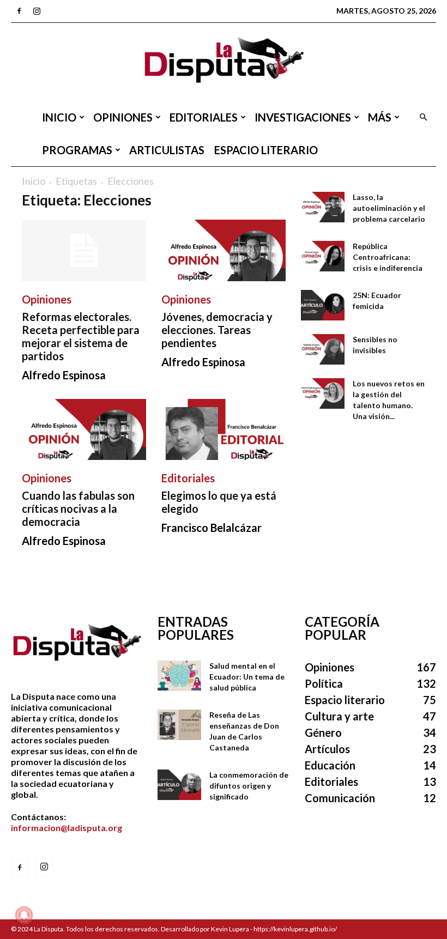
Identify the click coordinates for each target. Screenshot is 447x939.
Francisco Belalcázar (211, 527)
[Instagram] (36, 11)
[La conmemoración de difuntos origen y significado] (179, 785)
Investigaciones (303, 117)
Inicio (59, 117)
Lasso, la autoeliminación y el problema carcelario (389, 207)
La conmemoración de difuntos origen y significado (248, 785)
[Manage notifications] (24, 915)
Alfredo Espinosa (64, 374)
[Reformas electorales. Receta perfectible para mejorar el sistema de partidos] (84, 250)
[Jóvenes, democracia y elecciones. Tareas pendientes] (223, 250)
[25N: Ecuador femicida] (323, 305)
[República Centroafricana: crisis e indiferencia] (323, 256)
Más (379, 117)
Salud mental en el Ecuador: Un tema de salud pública (247, 676)
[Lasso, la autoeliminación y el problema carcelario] (323, 207)
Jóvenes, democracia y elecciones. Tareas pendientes (217, 329)
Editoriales (204, 117)
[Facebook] (19, 11)
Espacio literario (266, 149)
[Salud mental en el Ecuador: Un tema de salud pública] (179, 676)
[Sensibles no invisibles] (323, 349)
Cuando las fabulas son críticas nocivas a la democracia (78, 508)
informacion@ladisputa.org (66, 827)
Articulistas (166, 149)
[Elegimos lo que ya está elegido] (223, 430)
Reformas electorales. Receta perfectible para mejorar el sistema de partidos (81, 336)
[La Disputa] (223, 62)
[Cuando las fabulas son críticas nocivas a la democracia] (84, 430)
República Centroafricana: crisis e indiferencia (387, 256)
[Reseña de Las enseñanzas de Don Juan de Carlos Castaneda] (179, 725)
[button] (423, 117)
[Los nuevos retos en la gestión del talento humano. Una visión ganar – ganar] (323, 393)
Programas (77, 149)
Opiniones (123, 117)
